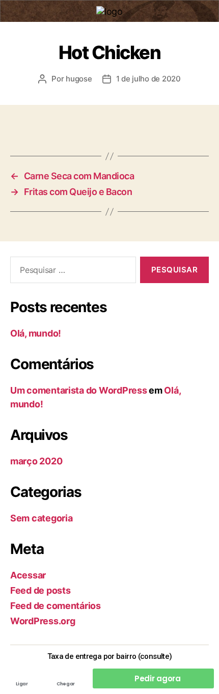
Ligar (22, 684)
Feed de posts (40, 590)
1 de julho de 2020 (148, 79)
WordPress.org (42, 621)
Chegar (66, 684)
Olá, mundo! (35, 333)
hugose (79, 79)
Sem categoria (41, 518)
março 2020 (36, 461)
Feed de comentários (55, 605)
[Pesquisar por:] (71, 272)
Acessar (28, 575)
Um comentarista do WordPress (78, 390)
